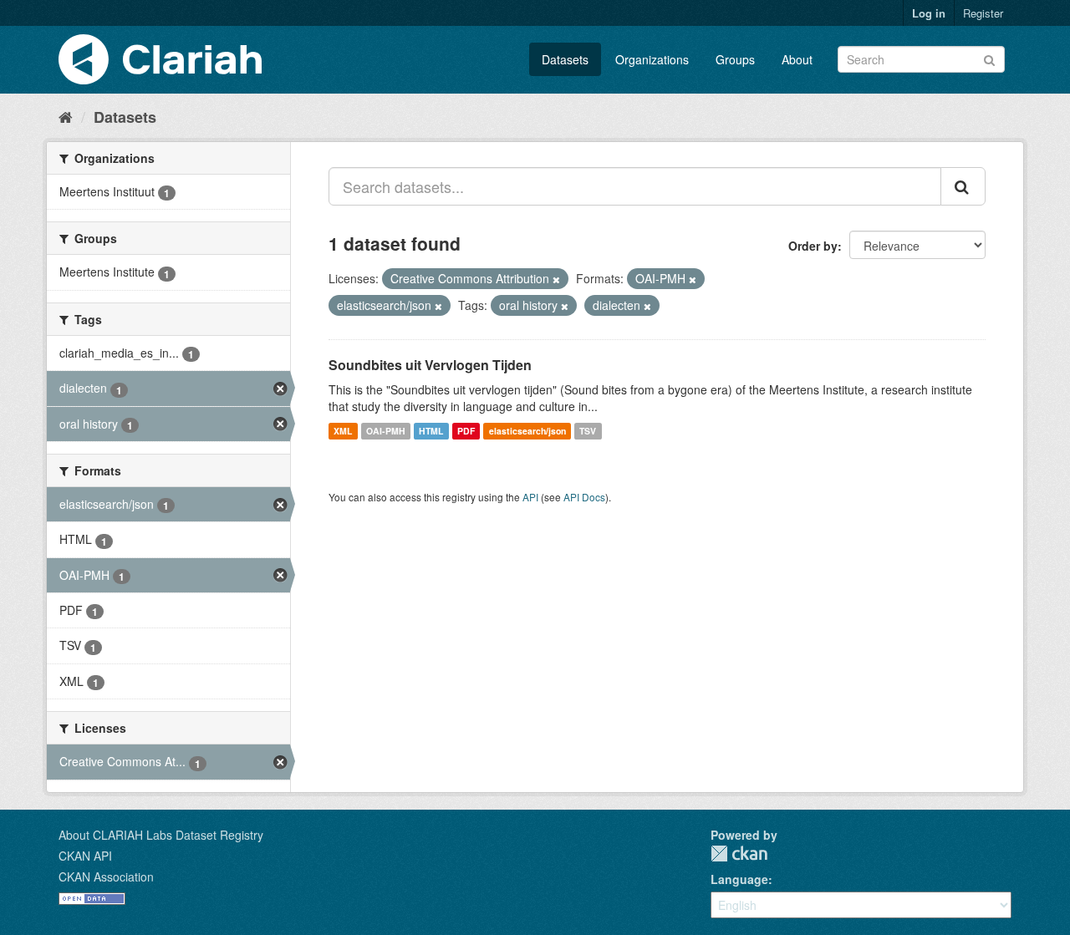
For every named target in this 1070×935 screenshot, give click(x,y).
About (797, 59)
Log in (928, 13)
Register (983, 13)
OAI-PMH (385, 430)
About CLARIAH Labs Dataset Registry (161, 834)
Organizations (652, 59)
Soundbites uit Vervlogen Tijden (430, 364)
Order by (813, 245)
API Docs (584, 497)
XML (343, 430)
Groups (735, 59)
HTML (431, 430)
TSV (587, 430)
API (530, 497)
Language (739, 879)
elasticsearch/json (527, 430)
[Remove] (556, 279)
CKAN (739, 853)
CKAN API (85, 855)
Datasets (565, 59)
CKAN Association (106, 876)
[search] (963, 186)
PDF (466, 430)
